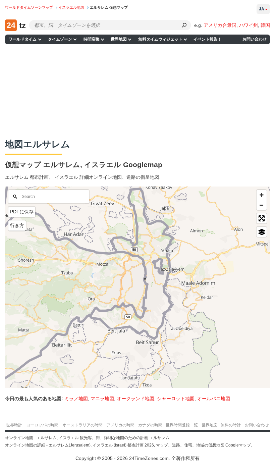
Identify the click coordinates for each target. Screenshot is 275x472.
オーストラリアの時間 (82, 425)
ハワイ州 (248, 25)
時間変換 (92, 39)
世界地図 (119, 39)
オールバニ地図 (213, 398)
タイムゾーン (60, 39)
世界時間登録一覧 (182, 425)
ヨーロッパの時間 (42, 425)
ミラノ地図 (76, 398)
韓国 (265, 25)
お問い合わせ (254, 39)
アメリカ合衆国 (220, 25)
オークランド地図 (135, 398)
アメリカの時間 (120, 425)
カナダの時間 (150, 425)
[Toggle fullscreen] (262, 218)
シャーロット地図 (176, 398)
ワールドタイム (22, 39)
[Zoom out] (262, 205)
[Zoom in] (262, 195)
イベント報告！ (208, 39)
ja (261, 9)
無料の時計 (231, 425)
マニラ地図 (102, 398)
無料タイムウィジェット (160, 39)
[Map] (137, 287)
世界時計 (14, 425)
